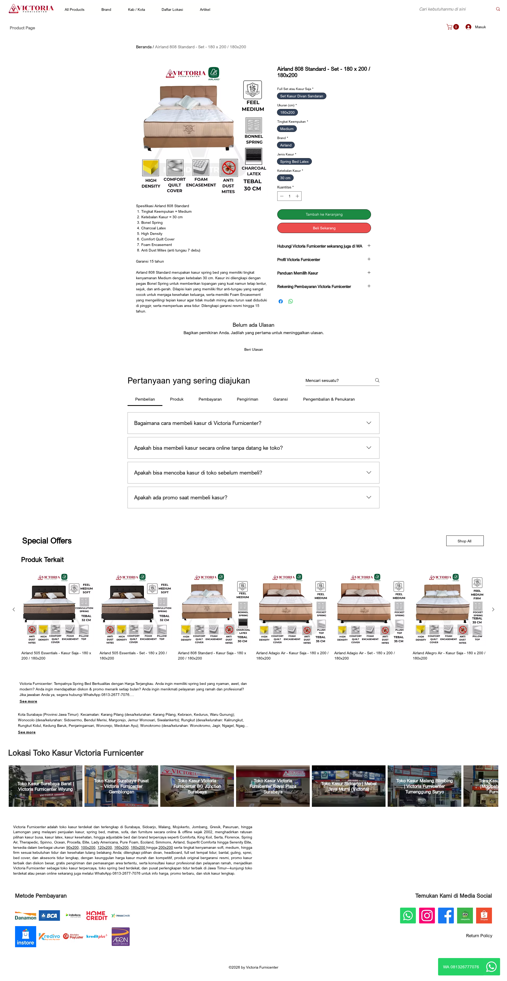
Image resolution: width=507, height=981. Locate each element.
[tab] (145, 399)
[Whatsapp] (491, 966)
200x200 (165, 847)
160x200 (121, 847)
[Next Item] (489, 786)
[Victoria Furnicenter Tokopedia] (465, 915)
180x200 (138, 847)
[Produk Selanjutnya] (493, 609)
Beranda (144, 46)
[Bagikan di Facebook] (281, 301)
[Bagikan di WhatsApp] (291, 301)
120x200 (104, 847)
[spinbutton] (289, 196)
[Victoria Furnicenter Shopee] (484, 915)
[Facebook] (446, 915)
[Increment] (298, 196)
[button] (77, 9)
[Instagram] (427, 915)
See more (28, 701)
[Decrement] (281, 196)
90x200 (72, 847)
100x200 (88, 847)
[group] (253, 617)
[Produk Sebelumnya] (14, 609)
